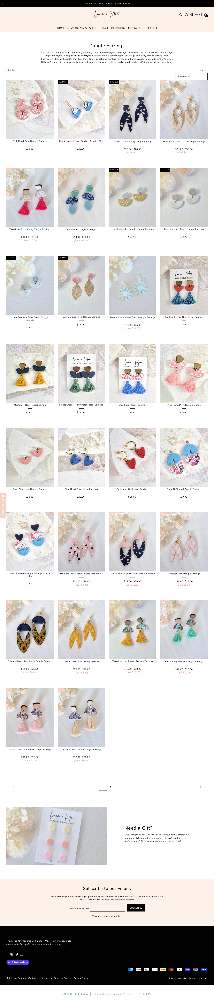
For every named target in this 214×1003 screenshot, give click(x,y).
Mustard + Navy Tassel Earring (30, 404)
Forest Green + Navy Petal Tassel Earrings (81, 404)
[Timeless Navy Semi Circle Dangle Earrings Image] (30, 629)
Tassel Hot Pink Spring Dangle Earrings (30, 229)
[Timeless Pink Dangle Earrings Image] (184, 541)
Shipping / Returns (16, 978)
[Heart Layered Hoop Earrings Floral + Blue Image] (81, 109)
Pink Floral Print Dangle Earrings (30, 141)
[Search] (180, 14)
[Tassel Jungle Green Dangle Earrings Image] (184, 629)
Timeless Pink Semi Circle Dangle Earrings (133, 573)
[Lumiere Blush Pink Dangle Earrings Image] (81, 285)
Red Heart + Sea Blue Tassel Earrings (184, 317)
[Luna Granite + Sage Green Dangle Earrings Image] (30, 285)
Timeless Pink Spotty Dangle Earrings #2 (81, 573)
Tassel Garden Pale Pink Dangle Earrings (30, 749)
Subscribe (136, 907)
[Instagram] (11, 954)
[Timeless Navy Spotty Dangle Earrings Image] (132, 109)
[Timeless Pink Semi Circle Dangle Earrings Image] (132, 541)
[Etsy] (21, 954)
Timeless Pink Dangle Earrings (184, 573)
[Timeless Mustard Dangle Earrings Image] (81, 629)
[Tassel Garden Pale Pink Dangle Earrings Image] (30, 717)
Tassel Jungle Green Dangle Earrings (184, 661)
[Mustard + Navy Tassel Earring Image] (30, 373)
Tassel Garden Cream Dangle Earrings (81, 749)
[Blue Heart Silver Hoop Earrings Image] (81, 457)
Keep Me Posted (78, 908)
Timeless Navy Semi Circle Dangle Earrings (30, 661)
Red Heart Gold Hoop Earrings (132, 489)
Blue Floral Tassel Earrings (133, 404)
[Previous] (3, 4)
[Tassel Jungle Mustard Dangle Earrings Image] (132, 629)
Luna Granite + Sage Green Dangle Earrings (30, 318)
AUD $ (198, 14)
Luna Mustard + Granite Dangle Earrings (133, 229)
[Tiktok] (17, 954)
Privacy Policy (81, 978)
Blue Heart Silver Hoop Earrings (81, 489)
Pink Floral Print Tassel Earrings (184, 404)
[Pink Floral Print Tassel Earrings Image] (184, 373)
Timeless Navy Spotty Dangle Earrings (133, 141)
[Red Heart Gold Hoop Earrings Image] (132, 457)
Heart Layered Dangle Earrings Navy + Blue (30, 574)
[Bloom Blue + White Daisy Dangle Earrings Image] (132, 285)
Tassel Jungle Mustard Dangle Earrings (132, 661)
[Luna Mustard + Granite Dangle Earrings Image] (132, 197)
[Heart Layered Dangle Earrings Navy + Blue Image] (30, 541)
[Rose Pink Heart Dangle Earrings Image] (30, 457)
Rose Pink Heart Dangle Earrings (30, 489)
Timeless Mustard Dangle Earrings (81, 661)
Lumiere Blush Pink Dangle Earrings (81, 316)
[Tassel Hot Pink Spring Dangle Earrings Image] (30, 197)
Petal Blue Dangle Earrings (81, 229)
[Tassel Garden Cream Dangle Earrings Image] (81, 717)
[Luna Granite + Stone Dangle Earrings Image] (184, 197)
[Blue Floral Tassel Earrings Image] (132, 373)
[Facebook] (7, 954)
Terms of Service (62, 978)
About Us (47, 978)
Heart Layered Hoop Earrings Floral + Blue (81, 141)
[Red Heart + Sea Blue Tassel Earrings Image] (184, 285)
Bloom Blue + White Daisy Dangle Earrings (132, 317)
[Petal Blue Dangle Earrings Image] (81, 197)
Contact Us (34, 978)
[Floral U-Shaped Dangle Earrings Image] (184, 457)
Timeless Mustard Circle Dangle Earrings (184, 141)
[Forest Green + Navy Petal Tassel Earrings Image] (81, 373)
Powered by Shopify (198, 978)
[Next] (211, 4)
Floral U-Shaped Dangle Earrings (184, 489)
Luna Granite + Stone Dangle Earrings (184, 229)
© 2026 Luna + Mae (178, 978)
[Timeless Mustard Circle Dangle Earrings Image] (184, 109)
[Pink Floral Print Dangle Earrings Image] (30, 109)
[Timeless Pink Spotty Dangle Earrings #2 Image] (81, 541)
